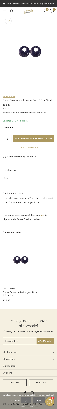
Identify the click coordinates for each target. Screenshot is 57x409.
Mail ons (41, 382)
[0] (52, 11)
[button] (4, 11)
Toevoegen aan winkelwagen (33, 138)
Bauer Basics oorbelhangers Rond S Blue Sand (20, 294)
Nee (39, 400)
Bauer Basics (9, 96)
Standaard (9, 127)
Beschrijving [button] (9, 170)
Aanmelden (45, 341)
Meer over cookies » (29, 406)
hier (42, 215)
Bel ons (15, 382)
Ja (26, 400)
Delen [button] (6, 177)
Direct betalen (28, 147)
